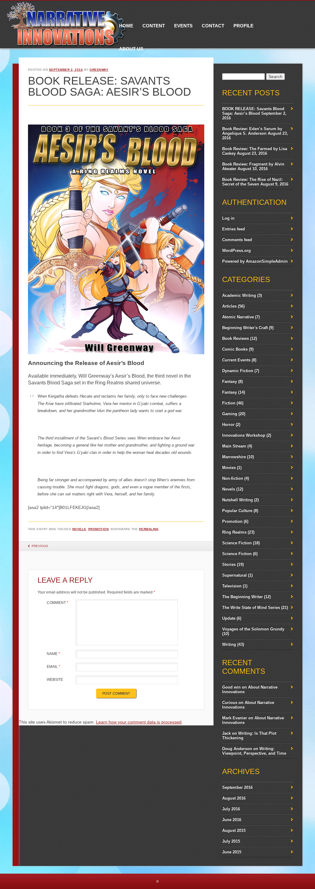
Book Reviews (235, 338)
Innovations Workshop (243, 435)
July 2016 (231, 809)
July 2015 (231, 841)
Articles (229, 306)
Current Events (236, 360)
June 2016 (231, 819)
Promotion (98, 529)
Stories (229, 564)
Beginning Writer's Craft (245, 327)
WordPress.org (236, 250)
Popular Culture (237, 510)
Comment (57, 603)
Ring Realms (234, 532)
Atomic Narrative (238, 317)
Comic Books (235, 349)
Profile (243, 25)
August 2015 (233, 830)
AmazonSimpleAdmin (267, 261)
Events (183, 25)
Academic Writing (239, 295)
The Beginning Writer (242, 596)
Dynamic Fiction (237, 370)
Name (53, 654)
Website (55, 679)
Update (228, 618)
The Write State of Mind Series (251, 607)
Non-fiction (232, 478)
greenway (99, 69)
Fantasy (229, 381)
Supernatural (234, 575)
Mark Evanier (234, 718)
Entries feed (233, 229)
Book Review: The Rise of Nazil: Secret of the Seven (252, 181)
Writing (229, 644)
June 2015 (231, 852)
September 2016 (237, 787)
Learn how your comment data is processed (138, 722)
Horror (228, 424)
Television (231, 586)
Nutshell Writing (237, 500)
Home (126, 25)
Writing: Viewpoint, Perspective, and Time (254, 751)
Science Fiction (237, 543)
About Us (131, 48)
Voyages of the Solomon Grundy (253, 629)
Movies (229, 467)
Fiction (228, 403)
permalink (149, 529)
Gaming (229, 413)
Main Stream (234, 446)
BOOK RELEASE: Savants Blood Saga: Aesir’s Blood (253, 111)
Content (153, 25)
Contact (213, 25)
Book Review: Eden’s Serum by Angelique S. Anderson (252, 131)
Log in (228, 218)
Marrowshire (234, 456)
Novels (79, 529)
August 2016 (233, 798)
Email (53, 667)
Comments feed (237, 239)
